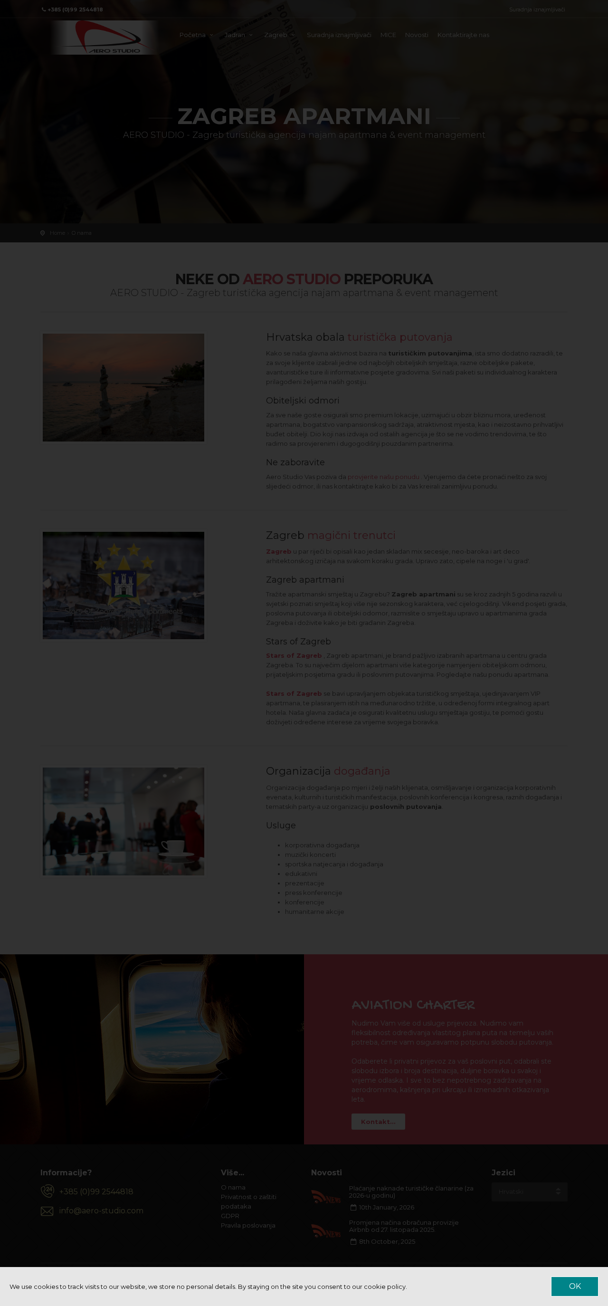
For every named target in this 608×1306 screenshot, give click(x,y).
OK (575, 1286)
